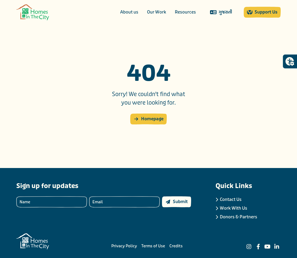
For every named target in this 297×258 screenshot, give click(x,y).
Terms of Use (153, 246)
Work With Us (233, 208)
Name (25, 201)
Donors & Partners (238, 217)
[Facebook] (258, 246)
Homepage (152, 119)
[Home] (32, 12)
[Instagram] (249, 246)
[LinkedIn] (277, 246)
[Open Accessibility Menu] (289, 61)
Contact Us (231, 199)
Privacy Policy (124, 246)
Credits (176, 246)
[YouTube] (267, 246)
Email (97, 201)
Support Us (266, 12)
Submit (180, 201)
